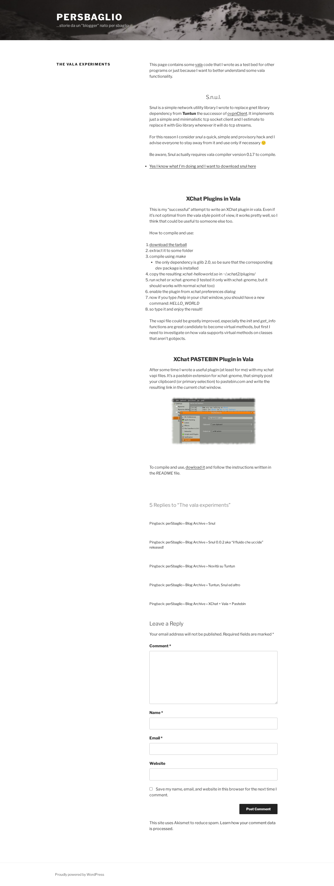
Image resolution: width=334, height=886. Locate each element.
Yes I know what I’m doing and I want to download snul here (202, 166)
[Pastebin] (213, 444)
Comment (160, 646)
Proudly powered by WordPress (79, 874)
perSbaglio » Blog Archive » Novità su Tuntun (200, 566)
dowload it (195, 467)
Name (156, 712)
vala (199, 64)
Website (157, 763)
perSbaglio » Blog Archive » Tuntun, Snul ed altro (203, 585)
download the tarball (168, 244)
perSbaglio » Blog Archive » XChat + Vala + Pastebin (206, 604)
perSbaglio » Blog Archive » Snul (190, 523)
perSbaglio (89, 17)
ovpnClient (237, 113)
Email (156, 738)
